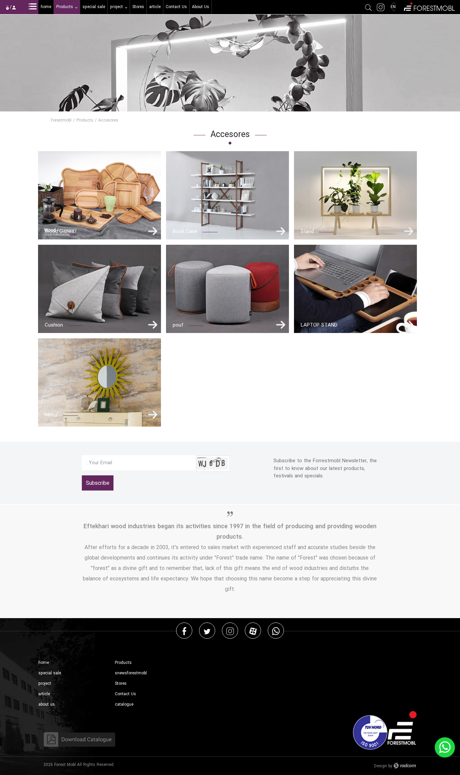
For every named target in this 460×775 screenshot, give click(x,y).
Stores (121, 683)
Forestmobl (61, 120)
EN (394, 6)
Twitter (207, 631)
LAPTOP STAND (319, 325)
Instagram (230, 631)
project (44, 683)
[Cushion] (99, 289)
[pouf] (227, 289)
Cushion (54, 325)
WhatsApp (276, 631)
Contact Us (125, 694)
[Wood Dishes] (99, 195)
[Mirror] (99, 382)
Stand (307, 231)
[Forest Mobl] (429, 6)
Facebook (184, 631)
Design (380, 766)
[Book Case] (227, 195)
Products (84, 120)
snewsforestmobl (131, 673)
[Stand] (355, 195)
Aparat (253, 631)
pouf (178, 325)
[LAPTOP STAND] (355, 289)
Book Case (185, 231)
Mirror (51, 414)
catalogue (124, 704)
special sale (49, 673)
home (43, 662)
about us (46, 704)
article (44, 694)
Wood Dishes (59, 231)
